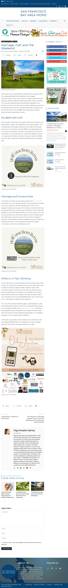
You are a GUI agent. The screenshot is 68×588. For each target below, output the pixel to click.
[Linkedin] (21, 468)
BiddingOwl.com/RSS (28, 308)
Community (53, 21)
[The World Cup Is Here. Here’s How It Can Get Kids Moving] (37, 486)
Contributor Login (58, 584)
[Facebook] (56, 6)
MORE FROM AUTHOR (13, 478)
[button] (65, 21)
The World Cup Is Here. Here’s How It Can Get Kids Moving (37, 493)
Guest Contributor (53, 130)
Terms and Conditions (39, 584)
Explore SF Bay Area (12, 21)
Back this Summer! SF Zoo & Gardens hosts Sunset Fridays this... (60, 145)
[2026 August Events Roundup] (50, 154)
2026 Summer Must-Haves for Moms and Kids (60, 168)
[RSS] (24, 468)
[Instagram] (59, 6)
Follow (63, 50)
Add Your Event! (14, 3)
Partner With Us (5, 3)
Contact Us (53, 3)
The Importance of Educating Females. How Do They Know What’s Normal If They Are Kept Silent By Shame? (35, 419)
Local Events (43, 21)
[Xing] (30, 468)
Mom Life (24, 21)
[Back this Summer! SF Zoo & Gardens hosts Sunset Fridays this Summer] (50, 145)
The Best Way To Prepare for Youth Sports (9, 417)
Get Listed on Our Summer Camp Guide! (40, 3)
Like (64, 46)
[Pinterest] (62, 6)
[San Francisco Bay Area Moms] (34, 13)
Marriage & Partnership (6, 41)
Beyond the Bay (51, 120)
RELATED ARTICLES (12, 476)
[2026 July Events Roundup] (50, 161)
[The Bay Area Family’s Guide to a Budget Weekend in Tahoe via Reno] (57, 117)
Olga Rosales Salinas (11, 51)
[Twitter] (65, 6)
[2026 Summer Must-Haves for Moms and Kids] (50, 168)
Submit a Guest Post (24, 3)
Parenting (33, 21)
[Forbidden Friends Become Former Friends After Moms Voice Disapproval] (22, 486)
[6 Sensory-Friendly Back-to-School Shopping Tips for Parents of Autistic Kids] (7, 486)
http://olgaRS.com (17, 433)
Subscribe (63, 61)
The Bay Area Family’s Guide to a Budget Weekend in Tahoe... (55, 125)
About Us (9, 25)
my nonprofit (37, 201)
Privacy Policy (28, 584)
